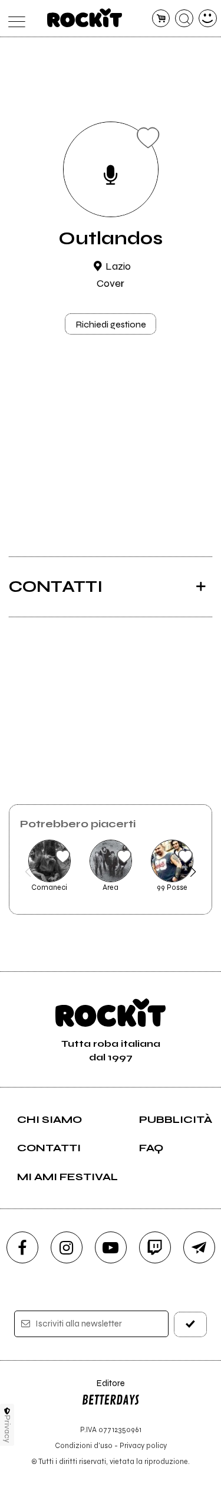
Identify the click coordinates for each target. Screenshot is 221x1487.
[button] (28, 872)
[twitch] (155, 1247)
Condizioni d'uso (84, 1445)
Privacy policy (143, 1445)
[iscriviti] (190, 1324)
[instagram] (67, 1247)
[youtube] (111, 1247)
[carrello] (161, 18)
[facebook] (22, 1247)
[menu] (14, 18)
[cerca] (184, 18)
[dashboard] (208, 18)
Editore (103, 1388)
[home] (84, 17)
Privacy (7, 1429)
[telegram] (199, 1247)
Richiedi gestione (110, 324)
